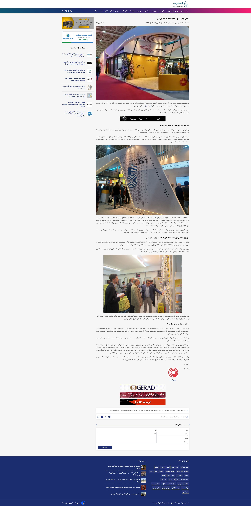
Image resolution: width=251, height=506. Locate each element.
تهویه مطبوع (148, 106)
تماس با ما (125, 11)
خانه (188, 23)
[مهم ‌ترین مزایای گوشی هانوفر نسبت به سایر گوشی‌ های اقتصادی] (143, 467)
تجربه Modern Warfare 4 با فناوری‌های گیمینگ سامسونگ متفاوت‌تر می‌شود (73, 104)
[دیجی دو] (90, 55)
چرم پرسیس (155, 483)
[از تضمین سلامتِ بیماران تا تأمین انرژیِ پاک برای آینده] (143, 494)
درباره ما (133, 11)
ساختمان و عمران (179, 23)
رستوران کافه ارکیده (182, 471)
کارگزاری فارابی (165, 467)
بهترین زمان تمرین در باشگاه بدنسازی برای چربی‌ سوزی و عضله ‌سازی (74, 95)
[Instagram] (66, 11)
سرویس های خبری (173, 11)
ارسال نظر (104, 447)
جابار (163, 475)
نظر (156, 430)
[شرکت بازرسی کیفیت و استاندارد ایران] (90, 71)
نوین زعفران (170, 475)
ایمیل (186, 438)
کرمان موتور (166, 488)
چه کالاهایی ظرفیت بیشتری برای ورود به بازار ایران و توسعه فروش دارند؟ (74, 63)
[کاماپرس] (180, 4)
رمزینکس (185, 492)
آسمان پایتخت (170, 471)
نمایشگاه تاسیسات (115, 410)
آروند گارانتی (176, 488)
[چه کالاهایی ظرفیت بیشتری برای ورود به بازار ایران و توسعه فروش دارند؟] (143, 473)
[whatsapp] (98, 417)
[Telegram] (68, 11)
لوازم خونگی (156, 488)
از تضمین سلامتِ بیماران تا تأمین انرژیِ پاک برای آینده (74, 87)
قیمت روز (147, 11)
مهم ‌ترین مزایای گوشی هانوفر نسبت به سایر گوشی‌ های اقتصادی (73, 55)
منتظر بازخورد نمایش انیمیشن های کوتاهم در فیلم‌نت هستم (75, 79)
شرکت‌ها (161, 11)
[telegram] (109, 417)
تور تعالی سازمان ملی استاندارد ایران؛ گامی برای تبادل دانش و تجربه (74, 71)
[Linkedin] (63, 11)
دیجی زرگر (172, 479)
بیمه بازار (163, 479)
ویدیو (139, 11)
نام (187, 430)
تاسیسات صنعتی (180, 410)
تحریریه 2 (99, 23)
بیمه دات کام (184, 467)
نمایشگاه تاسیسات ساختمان (129, 410)
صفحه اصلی (184, 11)
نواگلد (156, 467)
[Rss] (71, 11)
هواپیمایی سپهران (183, 483)
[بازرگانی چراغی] (90, 63)
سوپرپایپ (173, 380)
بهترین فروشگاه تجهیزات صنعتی (153, 410)
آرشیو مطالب (104, 11)
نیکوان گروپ (159, 471)
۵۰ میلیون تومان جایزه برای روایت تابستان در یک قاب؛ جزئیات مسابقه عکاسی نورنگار (75, 114)
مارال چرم (175, 467)
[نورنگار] (90, 113)
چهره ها (154, 11)
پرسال (186, 475)
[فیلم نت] (90, 79)
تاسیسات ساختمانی (169, 410)
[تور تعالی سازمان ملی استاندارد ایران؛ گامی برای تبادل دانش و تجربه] (143, 480)
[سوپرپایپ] (173, 372)
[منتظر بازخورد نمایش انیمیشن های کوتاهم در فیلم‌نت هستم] (143, 487)
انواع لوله (140, 410)
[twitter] (106, 417)
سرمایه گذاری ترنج (182, 479)
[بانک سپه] (90, 87)
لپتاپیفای (179, 475)
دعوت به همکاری (115, 11)
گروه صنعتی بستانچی (168, 483)
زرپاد (151, 471)
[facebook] (102, 417)
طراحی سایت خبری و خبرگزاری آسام (71, 503)
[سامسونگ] (90, 104)
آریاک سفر (185, 488)
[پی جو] (90, 95)
